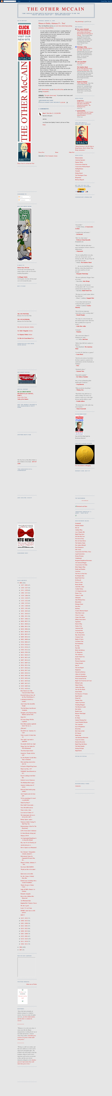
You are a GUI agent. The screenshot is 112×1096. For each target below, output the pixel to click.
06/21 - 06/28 (24, 655)
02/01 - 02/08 (24, 933)
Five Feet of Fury (79, 538)
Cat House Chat (79, 641)
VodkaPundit (78, 558)
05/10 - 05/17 (24, 670)
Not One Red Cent (80, 536)
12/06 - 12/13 (24, 593)
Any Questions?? (81, 63)
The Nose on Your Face (81, 573)
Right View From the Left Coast (83, 680)
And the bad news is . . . (27, 845)
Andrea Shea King (79, 687)
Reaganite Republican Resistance (83, 560)
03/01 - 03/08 (24, 923)
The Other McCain (56, 9)
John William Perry (80, 600)
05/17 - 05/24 (24, 668)
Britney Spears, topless (26, 819)
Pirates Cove (78, 593)
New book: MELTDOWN (27, 867)
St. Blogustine (78, 652)
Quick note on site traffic (27, 874)
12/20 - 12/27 (24, 588)
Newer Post (41, 152)
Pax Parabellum (79, 643)
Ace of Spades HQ (80, 532)
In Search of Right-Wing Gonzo (29, 766)
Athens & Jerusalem (80, 674)
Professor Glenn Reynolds (83, 240)
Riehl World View (87, 290)
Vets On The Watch (80, 689)
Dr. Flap (77, 646)
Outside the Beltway (80, 672)
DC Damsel (78, 733)
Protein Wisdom (79, 556)
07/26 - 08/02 (24, 642)
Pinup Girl (77, 698)
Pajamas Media (79, 162)
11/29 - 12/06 (24, 595)
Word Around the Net (80, 678)
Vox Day (77, 715)
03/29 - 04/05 (24, 686)
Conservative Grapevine (81, 164)
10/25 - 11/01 (24, 608)
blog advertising (79, 21)
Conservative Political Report (82, 166)
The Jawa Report (79, 667)
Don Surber (78, 709)
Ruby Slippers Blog (80, 567)
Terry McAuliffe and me (27, 807)
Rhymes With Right (80, 713)
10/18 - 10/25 (24, 611)
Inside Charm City (80, 656)
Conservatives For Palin (81, 565)
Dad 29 (77, 665)
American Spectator (80, 160)
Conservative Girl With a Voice (83, 552)
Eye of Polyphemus (80, 726)
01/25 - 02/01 (24, 936)
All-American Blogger (80, 562)
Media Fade (78, 735)
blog (22, 992)
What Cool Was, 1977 (26, 769)
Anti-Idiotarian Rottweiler (81, 737)
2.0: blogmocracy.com (80, 591)
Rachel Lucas (78, 711)
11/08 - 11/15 (24, 603)
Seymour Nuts (80, 371)
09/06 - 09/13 (24, 626)
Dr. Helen (77, 718)
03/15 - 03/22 (24, 918)
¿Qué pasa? (23, 728)
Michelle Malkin (79, 525)
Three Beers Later (79, 613)
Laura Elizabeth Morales (81, 722)
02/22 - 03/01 (24, 926)
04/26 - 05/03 (24, 675)
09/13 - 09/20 (24, 624)
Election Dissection (80, 742)
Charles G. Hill (79, 595)
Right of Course (79, 639)
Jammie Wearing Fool (80, 720)
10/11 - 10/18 (24, 613)
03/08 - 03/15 (24, 920)
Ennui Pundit (78, 691)
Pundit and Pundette (80, 569)
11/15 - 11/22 (24, 600)
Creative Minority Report (81, 610)
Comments (22, 200)
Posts (21, 197)
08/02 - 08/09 (24, 639)
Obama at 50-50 (25, 835)
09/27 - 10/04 (24, 619)
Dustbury (77, 608)
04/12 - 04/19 (24, 681)
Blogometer (78, 177)
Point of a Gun (79, 582)
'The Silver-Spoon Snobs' (27, 750)
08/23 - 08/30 (24, 631)
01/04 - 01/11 (24, 944)
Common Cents (79, 637)
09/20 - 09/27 (24, 621)
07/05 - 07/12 (24, 650)
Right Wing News (79, 534)
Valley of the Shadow (23, 399)
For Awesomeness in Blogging (83, 465)
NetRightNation (79, 169)
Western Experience (80, 661)
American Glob (79, 628)
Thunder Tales (78, 700)
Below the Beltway (80, 650)
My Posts (26, 338)
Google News (80, 101)
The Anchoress (79, 654)
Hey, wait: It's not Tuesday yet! (28, 842)
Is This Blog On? (79, 632)
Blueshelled (78, 602)
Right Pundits (78, 696)
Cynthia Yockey (79, 589)
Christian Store (78, 786)
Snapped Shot (90, 298)
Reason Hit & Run (58, 89)
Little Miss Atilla (81, 326)
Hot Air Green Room (80, 541)
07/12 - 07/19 (24, 647)
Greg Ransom (80, 384)
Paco (77, 365)
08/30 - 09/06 (24, 629)
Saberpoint (78, 597)
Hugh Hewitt (78, 750)
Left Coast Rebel (81, 61)
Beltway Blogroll (79, 179)
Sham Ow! (23, 717)
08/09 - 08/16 (24, 637)
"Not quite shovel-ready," (50, 95)
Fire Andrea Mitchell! (83, 29)
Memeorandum (45, 89)
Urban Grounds (79, 663)
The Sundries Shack (82, 67)
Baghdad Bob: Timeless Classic (29, 903)
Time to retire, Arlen (26, 810)
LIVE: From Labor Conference (28, 830)
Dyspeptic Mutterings (82, 274)
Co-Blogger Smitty (22, 277)
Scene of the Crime (22, 397)
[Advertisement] (59, 1091)
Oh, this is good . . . (26, 905)
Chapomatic (79, 251)
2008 (20, 947)
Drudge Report (79, 173)
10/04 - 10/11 (24, 616)
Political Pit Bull (79, 748)
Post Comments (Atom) (51, 156)
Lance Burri (79, 354)
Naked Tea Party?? (25, 802)
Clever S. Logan (79, 615)
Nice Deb (77, 648)
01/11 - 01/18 (24, 941)
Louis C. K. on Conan (26, 908)
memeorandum (81, 111)
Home (56, 152)
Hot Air (77, 527)
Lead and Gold (79, 630)
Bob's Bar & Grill (79, 731)
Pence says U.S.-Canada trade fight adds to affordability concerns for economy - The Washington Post (84, 104)
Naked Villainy (79, 685)
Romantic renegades (26, 894)
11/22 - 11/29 (24, 598)
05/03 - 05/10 (24, 673)
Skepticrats (78, 670)
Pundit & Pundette (82, 82)
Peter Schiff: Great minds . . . (28, 805)
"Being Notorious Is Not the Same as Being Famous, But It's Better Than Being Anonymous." (84, 148)
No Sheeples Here (79, 576)
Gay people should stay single (28, 744)
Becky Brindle (79, 584)
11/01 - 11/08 (24, 606)
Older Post (71, 152)
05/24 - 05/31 (24, 665)
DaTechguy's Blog (82, 47)
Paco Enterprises (79, 547)
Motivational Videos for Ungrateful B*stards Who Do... (28, 858)
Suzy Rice (77, 606)
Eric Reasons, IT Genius (81, 694)
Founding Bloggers (80, 705)
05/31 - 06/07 (24, 662)
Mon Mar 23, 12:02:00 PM (54, 113)
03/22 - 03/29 (24, 688)
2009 (20, 583)
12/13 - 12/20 (24, 590)
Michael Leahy (79, 683)
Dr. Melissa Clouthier (82, 377)
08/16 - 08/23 (24, 634)
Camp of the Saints (80, 617)
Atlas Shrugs (86, 281)
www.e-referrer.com (85, 500)
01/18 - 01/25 (24, 939)
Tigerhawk (78, 621)
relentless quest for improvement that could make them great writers (27, 1062)
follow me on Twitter (31, 984)
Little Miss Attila (79, 586)
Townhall (77, 171)
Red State (85, 339)
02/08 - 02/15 (24, 931)
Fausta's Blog (78, 624)
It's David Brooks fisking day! (28, 833)
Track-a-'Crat (78, 626)
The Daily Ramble (79, 746)
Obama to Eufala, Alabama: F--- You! (51, 23)
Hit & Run (78, 729)
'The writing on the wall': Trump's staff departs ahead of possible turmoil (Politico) (85, 113)
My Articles (26, 327)
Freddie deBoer (80, 401)
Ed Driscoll (79, 234)
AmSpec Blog (78, 530)
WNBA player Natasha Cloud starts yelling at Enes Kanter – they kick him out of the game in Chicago (85, 33)
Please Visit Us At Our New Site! (26, 163)
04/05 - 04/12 (24, 683)
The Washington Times (81, 175)
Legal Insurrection (79, 554)
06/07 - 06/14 (24, 660)
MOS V (23, 915)
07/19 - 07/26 (24, 644)
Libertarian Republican (81, 676)
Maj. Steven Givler (80, 635)
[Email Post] (66, 102)
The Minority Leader (80, 707)
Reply (44, 124)
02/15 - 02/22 (24, 928)
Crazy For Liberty (79, 739)
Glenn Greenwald (81, 409)
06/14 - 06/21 (24, 657)
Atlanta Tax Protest (80, 702)
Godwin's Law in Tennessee (28, 780)
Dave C (44, 113)
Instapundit (45, 91)
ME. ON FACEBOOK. (24, 319)
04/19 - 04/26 (24, 678)
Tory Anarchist (79, 724)
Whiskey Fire (80, 390)
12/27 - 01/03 (24, 585)
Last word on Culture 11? (27, 812)
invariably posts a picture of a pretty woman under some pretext (27, 1037)
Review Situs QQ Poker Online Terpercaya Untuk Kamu (84, 69)
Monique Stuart (79, 604)
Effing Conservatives (80, 619)
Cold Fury (77, 571)
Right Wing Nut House (81, 744)
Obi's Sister (78, 549)
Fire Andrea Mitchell (80, 545)
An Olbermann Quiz (26, 900)
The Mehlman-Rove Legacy (27, 782)
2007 (20, 950)
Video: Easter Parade (82, 83)
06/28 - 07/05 (24, 652)
